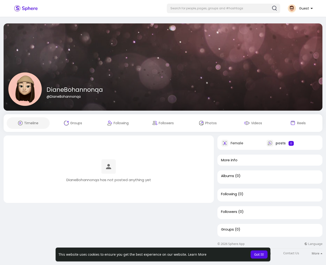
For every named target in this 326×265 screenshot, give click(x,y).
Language (314, 243)
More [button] (316, 253)
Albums (227, 176)
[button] (223, 8)
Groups (227, 229)
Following (229, 194)
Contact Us (291, 253)
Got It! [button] (259, 254)
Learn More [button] (197, 254)
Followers (229, 212)
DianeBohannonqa (75, 90)
